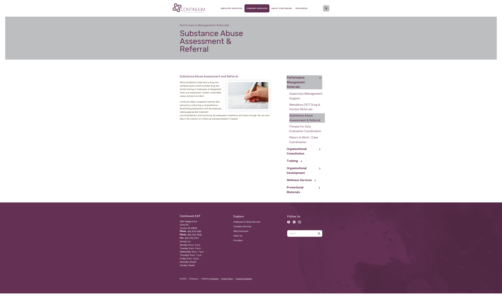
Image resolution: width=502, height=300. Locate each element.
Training (292, 161)
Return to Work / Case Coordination (303, 140)
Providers (302, 8)
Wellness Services (299, 180)
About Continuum (281, 8)
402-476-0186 (194, 231)
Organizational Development (297, 170)
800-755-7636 (194, 235)
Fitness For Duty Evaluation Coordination (305, 129)
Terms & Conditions (244, 279)
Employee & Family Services (246, 222)
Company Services (256, 8)
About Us (237, 236)
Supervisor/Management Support (305, 96)
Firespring (214, 279)
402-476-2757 (192, 238)
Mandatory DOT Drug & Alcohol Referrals (304, 107)
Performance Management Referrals (296, 82)
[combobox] (329, 8)
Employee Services (232, 8)
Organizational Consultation (297, 151)
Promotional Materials (295, 190)
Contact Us (185, 241)
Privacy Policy (227, 279)
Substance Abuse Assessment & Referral (304, 118)
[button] (326, 8)
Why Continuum (240, 231)
